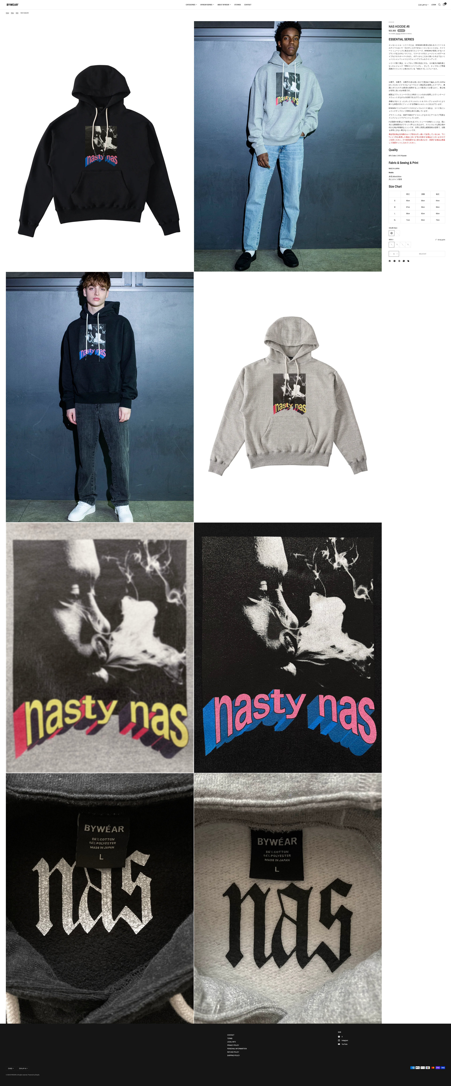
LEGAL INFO (231, 1042)
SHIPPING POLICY (233, 1055)
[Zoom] (189, 26)
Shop (12, 13)
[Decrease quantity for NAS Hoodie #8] (390, 254)
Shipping (398, 34)
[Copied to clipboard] (408, 261)
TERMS (229, 1038)
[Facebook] (390, 261)
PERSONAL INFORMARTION (237, 1048)
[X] (395, 261)
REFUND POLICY (233, 1052)
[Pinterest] (399, 261)
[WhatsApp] (404, 261)
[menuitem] (191, 4)
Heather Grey (397, 233)
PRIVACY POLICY (233, 1045)
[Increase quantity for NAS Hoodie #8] (397, 254)
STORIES (237, 4)
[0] (443, 4)
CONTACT (247, 4)
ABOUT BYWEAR (223, 4)
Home (7, 13)
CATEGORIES (190, 4)
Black (391, 233)
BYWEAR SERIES (206, 4)
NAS (17, 13)
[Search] (439, 4)
